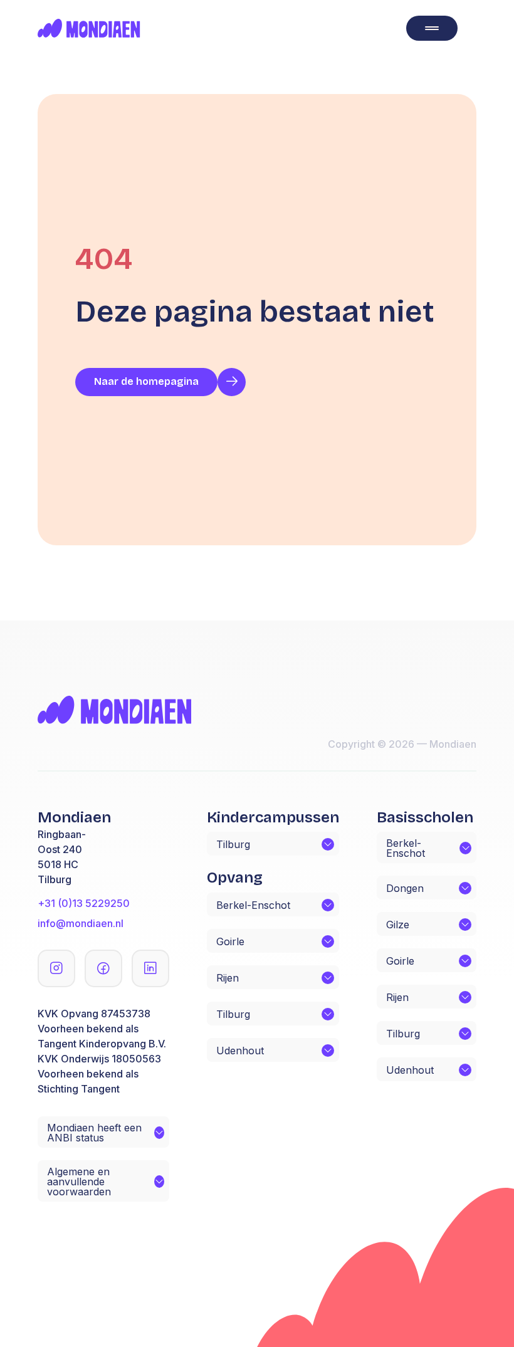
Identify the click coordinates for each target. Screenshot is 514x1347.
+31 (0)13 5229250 (84, 903)
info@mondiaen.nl (80, 923)
